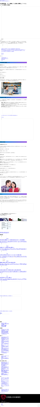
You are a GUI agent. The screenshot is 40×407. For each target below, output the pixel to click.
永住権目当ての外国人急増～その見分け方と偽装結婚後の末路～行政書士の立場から (5, 364)
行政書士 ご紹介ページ (3, 401)
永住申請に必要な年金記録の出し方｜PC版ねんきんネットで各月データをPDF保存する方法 (5, 333)
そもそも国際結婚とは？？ (4, 365)
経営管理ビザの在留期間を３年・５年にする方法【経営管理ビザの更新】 (5, 358)
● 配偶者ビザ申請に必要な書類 (4, 331)
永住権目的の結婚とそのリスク (4, 58)
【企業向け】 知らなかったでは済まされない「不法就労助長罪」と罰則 (5, 344)
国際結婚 (1, 232)
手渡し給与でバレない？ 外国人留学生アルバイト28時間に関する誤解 (5, 378)
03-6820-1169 (1, 219)
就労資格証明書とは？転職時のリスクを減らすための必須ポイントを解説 (5, 347)
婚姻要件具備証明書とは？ (4, 371)
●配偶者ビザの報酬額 (3, 325)
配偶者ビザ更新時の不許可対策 (4, 374)
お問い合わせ (10, 219)
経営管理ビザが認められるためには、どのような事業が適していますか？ (5, 384)
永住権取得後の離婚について (4, 57)
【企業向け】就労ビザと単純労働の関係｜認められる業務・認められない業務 (5, 342)
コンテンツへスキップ (2, 0)
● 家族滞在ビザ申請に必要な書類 (5, 330)
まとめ (2, 60)
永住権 (8, 232)
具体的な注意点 (3, 59)
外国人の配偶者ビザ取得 (5, 232)
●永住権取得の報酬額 (3, 326)
